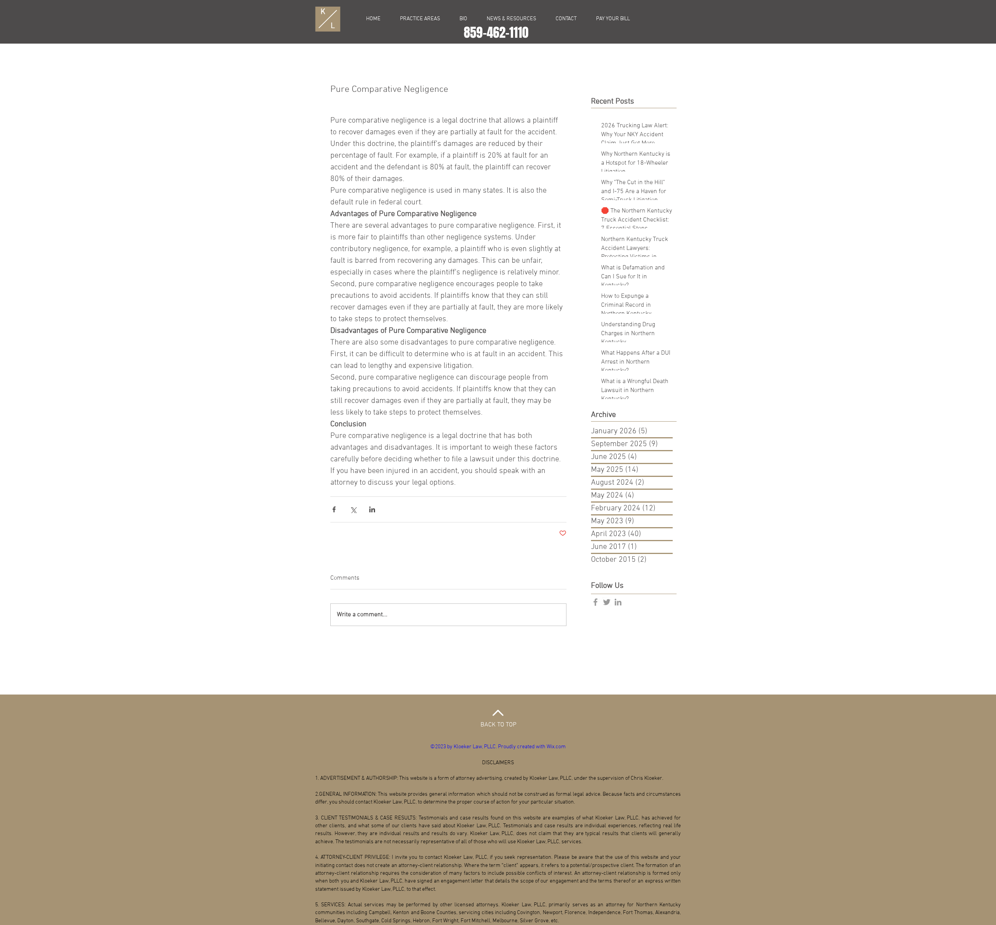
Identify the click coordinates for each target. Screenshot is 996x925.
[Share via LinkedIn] (372, 509)
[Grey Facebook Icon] (595, 602)
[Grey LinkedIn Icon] (618, 602)
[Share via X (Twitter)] (353, 509)
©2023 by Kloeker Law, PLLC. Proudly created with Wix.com (498, 747)
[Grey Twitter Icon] (607, 602)
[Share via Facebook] (334, 509)
